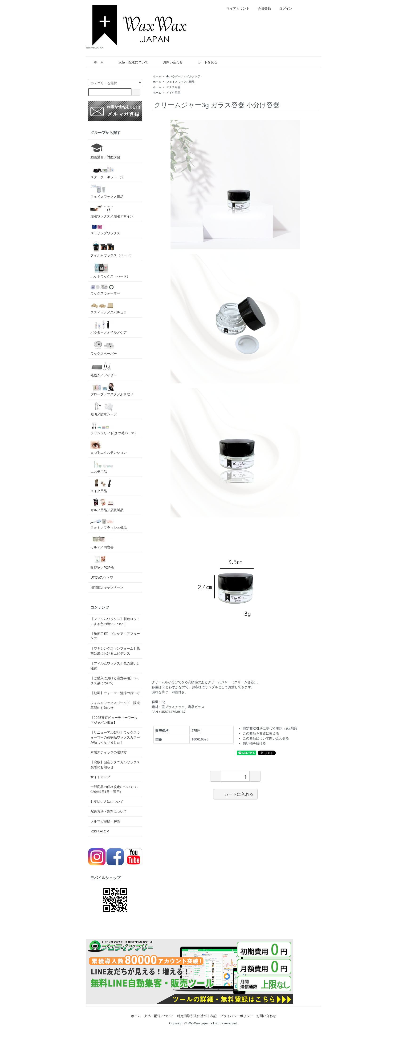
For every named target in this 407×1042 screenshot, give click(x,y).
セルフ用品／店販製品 (106, 510)
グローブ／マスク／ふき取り (111, 394)
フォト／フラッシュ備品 (108, 527)
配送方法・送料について (108, 811)
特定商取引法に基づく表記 (197, 1016)
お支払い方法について (106, 801)
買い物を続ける (254, 743)
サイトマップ (100, 777)
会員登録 (264, 8)
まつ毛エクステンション (108, 452)
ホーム (99, 62)
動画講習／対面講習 (105, 157)
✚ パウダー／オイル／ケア (183, 76)
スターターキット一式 (106, 177)
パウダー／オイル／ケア (108, 332)
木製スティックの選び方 (108, 752)
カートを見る (207, 62)
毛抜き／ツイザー (103, 375)
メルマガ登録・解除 (105, 821)
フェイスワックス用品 (180, 82)
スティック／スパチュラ (108, 312)
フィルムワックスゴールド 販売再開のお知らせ (115, 705)
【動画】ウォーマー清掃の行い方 (115, 693)
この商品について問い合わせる (266, 738)
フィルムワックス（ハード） (111, 255)
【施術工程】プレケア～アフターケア (115, 636)
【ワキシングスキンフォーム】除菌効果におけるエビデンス (115, 651)
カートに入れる (239, 794)
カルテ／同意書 (102, 547)
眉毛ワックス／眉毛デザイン (111, 216)
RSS (93, 831)
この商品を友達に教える (261, 733)
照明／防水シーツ (103, 414)
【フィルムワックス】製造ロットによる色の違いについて (115, 621)
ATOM (104, 831)
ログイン (285, 8)
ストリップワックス (105, 233)
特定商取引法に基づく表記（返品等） (271, 728)
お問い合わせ (173, 62)
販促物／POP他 (102, 567)
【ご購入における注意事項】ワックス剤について (115, 680)
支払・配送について (133, 62)
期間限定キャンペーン (106, 587)
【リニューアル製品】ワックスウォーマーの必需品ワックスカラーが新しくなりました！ (115, 737)
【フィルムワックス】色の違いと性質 (115, 665)
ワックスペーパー (103, 353)
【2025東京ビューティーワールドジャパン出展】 (114, 720)
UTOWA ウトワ (101, 577)
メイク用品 (173, 92)
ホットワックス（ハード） (110, 276)
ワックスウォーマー (105, 293)
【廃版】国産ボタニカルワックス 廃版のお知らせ (115, 764)
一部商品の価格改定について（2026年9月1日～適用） (114, 789)
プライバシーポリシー (236, 1016)
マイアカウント (237, 8)
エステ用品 (173, 87)
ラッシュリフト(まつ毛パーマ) (113, 433)
